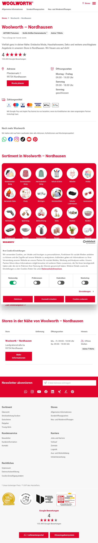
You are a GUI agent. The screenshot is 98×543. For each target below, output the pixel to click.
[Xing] (59, 391)
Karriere (55, 433)
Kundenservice (9, 433)
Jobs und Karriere (58, 438)
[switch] (37, 283)
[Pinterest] (72, 391)
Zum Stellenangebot (14, 305)
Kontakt (5, 446)
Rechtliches (8, 463)
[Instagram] (32, 391)
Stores (54, 407)
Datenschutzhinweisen (52, 269)
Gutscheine (6, 419)
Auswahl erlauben (49, 299)
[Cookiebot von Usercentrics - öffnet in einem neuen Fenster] (84, 242)
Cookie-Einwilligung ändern (12, 476)
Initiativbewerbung (58, 457)
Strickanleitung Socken (11, 416)
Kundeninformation (9, 442)
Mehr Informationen (18, 356)
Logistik (54, 449)
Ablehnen (18, 299)
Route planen (18, 83)
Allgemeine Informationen (12, 9)
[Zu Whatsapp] (4, 139)
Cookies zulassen (80, 299)
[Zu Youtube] (29, 139)
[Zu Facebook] (10, 139)
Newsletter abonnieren (17, 382)
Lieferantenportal (36, 535)
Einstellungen (85, 291)
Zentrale (54, 446)
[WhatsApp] (25, 391)
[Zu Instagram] (16, 139)
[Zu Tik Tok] (22, 139)
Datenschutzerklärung (10, 472)
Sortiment (7, 407)
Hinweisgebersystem (64, 535)
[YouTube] (39, 391)
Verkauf (54, 442)
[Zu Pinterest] (35, 139)
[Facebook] (45, 391)
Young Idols (6, 427)
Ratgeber (5, 423)
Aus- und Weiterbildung (60, 453)
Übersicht (5, 412)
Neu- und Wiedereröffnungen (59, 9)
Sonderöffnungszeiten (35, 9)
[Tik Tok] (65, 391)
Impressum (6, 468)
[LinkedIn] (52, 391)
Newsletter (6, 438)
